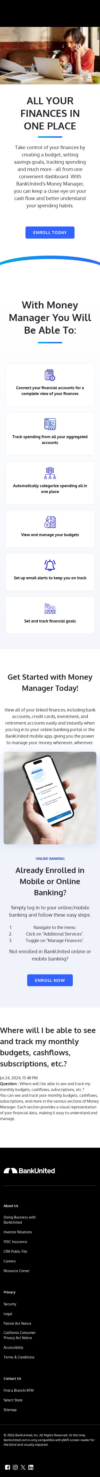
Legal (8, 1314)
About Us (11, 1206)
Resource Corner (17, 1271)
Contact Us (12, 1378)
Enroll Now (50, 980)
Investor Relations (18, 1232)
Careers (10, 1261)
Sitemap (10, 1410)
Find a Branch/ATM (18, 1390)
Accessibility (13, 1347)
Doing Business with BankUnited (20, 1219)
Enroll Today (50, 232)
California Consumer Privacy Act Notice (20, 1335)
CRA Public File (15, 1251)
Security (10, 1304)
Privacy (10, 1292)
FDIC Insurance (15, 1242)
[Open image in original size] (29, 1170)
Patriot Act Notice (17, 1323)
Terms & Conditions (19, 1357)
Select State (13, 1400)
